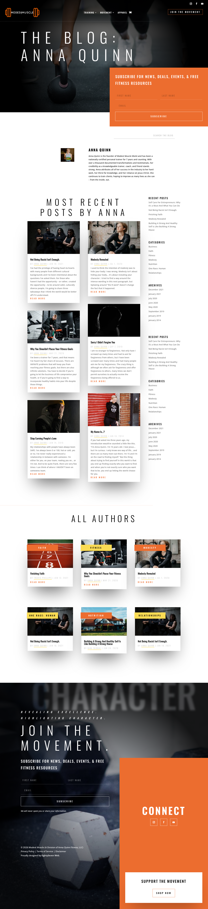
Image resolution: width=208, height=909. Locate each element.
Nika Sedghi (94, 648)
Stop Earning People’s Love (43, 438)
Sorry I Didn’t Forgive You (103, 342)
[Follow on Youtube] (202, 3)
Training (89, 12)
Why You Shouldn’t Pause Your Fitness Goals (51, 349)
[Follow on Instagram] (191, 3)
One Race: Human (157, 268)
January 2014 (155, 320)
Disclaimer (60, 851)
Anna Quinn (40, 263)
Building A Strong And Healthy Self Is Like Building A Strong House (163, 226)
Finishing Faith (155, 214)
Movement (106, 12)
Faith (151, 251)
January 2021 (155, 294)
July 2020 (153, 298)
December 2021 (156, 289)
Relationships (155, 272)
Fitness (152, 255)
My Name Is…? (98, 432)
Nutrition (153, 264)
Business (153, 246)
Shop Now (163, 893)
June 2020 (153, 302)
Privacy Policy (27, 851)
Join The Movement (185, 12)
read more (38, 298)
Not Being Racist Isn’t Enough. (45, 259)
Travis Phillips (43, 577)
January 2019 (155, 315)
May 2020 (153, 307)
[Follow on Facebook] (196, 3)
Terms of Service (45, 851)
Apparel (122, 12)
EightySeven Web (50, 855)
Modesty (153, 259)
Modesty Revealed (99, 259)
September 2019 (156, 311)
